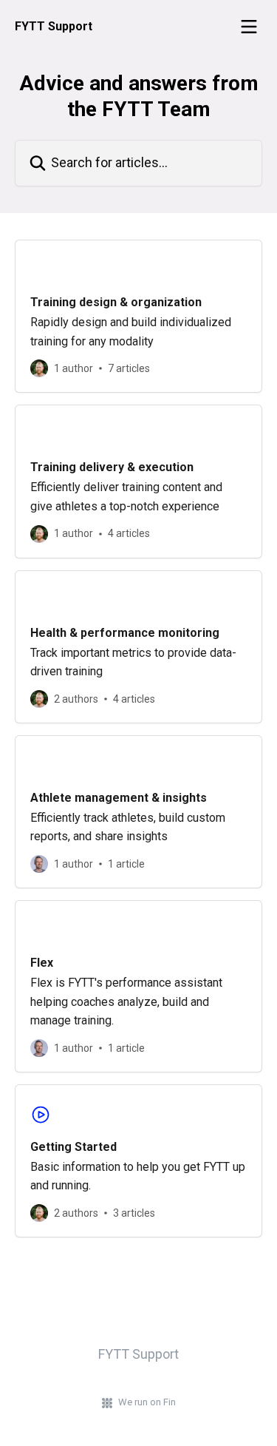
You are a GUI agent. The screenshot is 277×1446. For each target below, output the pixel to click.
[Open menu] (249, 27)
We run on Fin (147, 1402)
